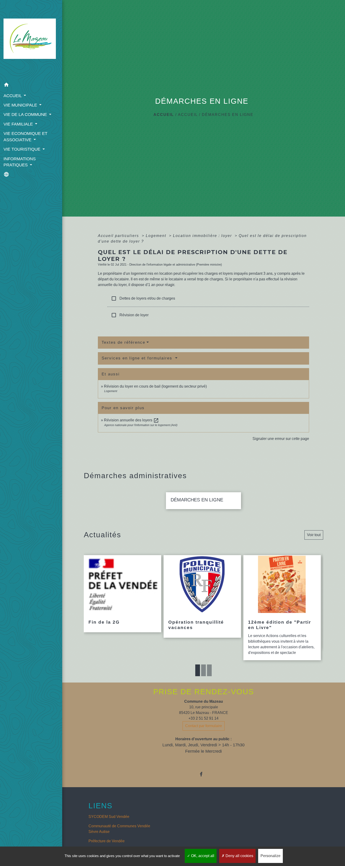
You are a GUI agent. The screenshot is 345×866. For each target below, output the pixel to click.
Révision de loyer (130, 315)
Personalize (270, 856)
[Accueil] (31, 40)
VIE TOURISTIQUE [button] (23, 149)
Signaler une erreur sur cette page (281, 439)
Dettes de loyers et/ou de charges (143, 298)
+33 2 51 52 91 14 (203, 718)
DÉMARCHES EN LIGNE (227, 115)
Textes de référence (123, 342)
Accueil (163, 115)
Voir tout (314, 535)
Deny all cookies (239, 856)
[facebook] (203, 774)
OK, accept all (202, 856)
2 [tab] (203, 670)
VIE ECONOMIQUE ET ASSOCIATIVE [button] (25, 136)
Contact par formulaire (203, 726)
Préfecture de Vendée (106, 841)
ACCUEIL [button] (13, 95)
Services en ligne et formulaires (138, 358)
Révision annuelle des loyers (131, 420)
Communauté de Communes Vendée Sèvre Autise (119, 829)
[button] (31, 85)
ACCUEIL (188, 115)
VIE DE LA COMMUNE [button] (26, 114)
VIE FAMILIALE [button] (19, 124)
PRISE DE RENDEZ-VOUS (203, 691)
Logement (157, 236)
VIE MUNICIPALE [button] (21, 105)
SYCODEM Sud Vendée (108, 817)
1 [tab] (197, 670)
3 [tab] (209, 670)
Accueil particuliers (119, 236)
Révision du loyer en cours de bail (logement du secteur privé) (155, 386)
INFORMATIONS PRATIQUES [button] (20, 161)
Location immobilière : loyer (203, 236)
